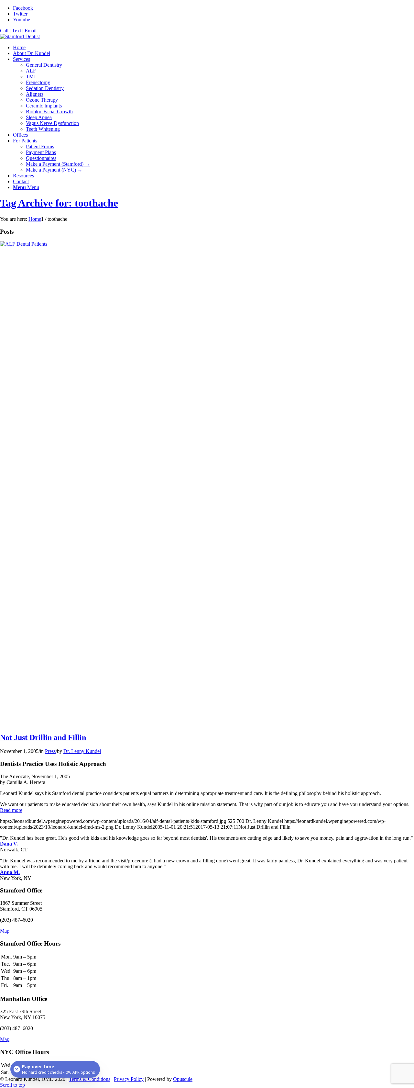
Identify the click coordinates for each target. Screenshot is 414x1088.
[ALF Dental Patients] (207, 244)
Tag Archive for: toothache (59, 203)
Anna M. (10, 872)
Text (16, 30)
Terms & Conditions (89, 1079)
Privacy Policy (129, 1079)
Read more (11, 810)
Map (4, 931)
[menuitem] (213, 47)
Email (31, 30)
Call (4, 30)
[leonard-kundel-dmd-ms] (20, 36)
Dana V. (9, 844)
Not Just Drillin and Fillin (43, 737)
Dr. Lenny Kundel (82, 751)
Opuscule (182, 1079)
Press (50, 751)
